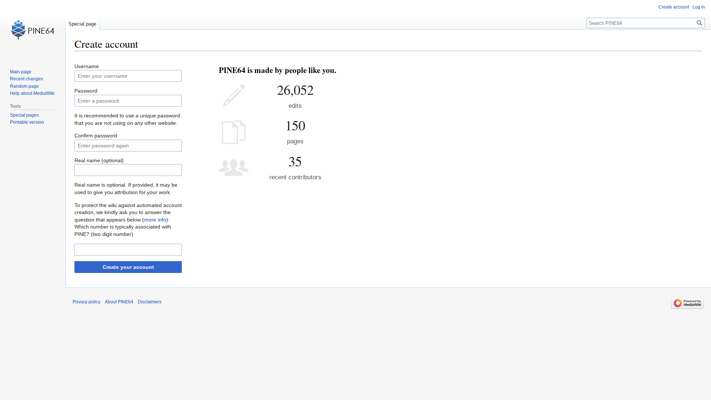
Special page (82, 24)
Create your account (128, 267)
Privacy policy (86, 301)
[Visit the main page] (32, 29)
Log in (698, 7)
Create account (673, 7)
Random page (24, 86)
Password (85, 91)
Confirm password (95, 136)
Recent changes (26, 78)
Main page (20, 71)
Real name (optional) (99, 160)
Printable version (27, 122)
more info (155, 220)
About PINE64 (119, 301)
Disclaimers (149, 301)
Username (86, 66)
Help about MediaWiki (32, 93)
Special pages (24, 115)
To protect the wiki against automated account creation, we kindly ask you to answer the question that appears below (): (128, 212)
